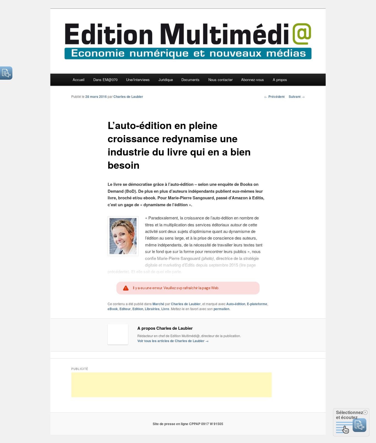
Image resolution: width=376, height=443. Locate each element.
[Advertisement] (171, 384)
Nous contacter (220, 79)
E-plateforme (257, 303)
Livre (165, 308)
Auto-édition (235, 303)
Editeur (125, 308)
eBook (113, 308)
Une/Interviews (138, 79)
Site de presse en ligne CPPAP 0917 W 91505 (188, 423)
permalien (221, 308)
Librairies (152, 308)
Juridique (166, 79)
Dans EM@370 (105, 79)
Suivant (297, 96)
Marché (158, 303)
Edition (137, 308)
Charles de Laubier (128, 96)
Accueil (79, 79)
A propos (280, 79)
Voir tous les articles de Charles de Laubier (173, 340)
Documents (190, 79)
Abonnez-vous (252, 79)
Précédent (274, 96)
